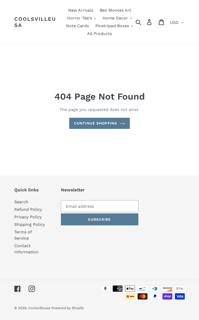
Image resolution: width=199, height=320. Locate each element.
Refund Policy (28, 209)
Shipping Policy (29, 224)
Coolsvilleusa (35, 22)
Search (21, 201)
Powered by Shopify (67, 308)
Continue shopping (95, 123)
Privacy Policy (28, 216)
